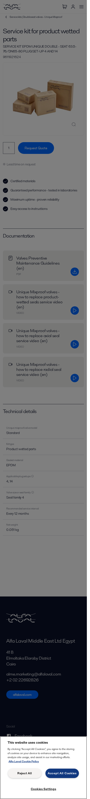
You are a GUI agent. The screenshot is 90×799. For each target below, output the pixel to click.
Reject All (24, 773)
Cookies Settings (43, 789)
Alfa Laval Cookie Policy (24, 761)
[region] (43, 767)
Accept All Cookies (62, 773)
